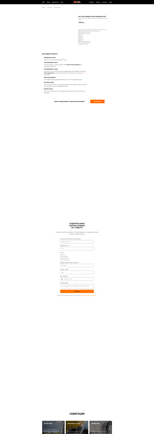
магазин (85, 73)
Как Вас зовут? (64, 269)
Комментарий (64, 283)
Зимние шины (57, 7)
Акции (110, 2)
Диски (48, 2)
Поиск (61, 2)
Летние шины (48, 423)
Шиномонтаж (55, 2)
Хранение (91, 2)
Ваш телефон (64, 276)
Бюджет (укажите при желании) (69, 262)
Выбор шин (50, 7)
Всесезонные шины (74, 423)
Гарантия (98, 2)
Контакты (104, 2)
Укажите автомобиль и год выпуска (70, 239)
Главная (43, 7)
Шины (43, 2)
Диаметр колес (64, 245)
